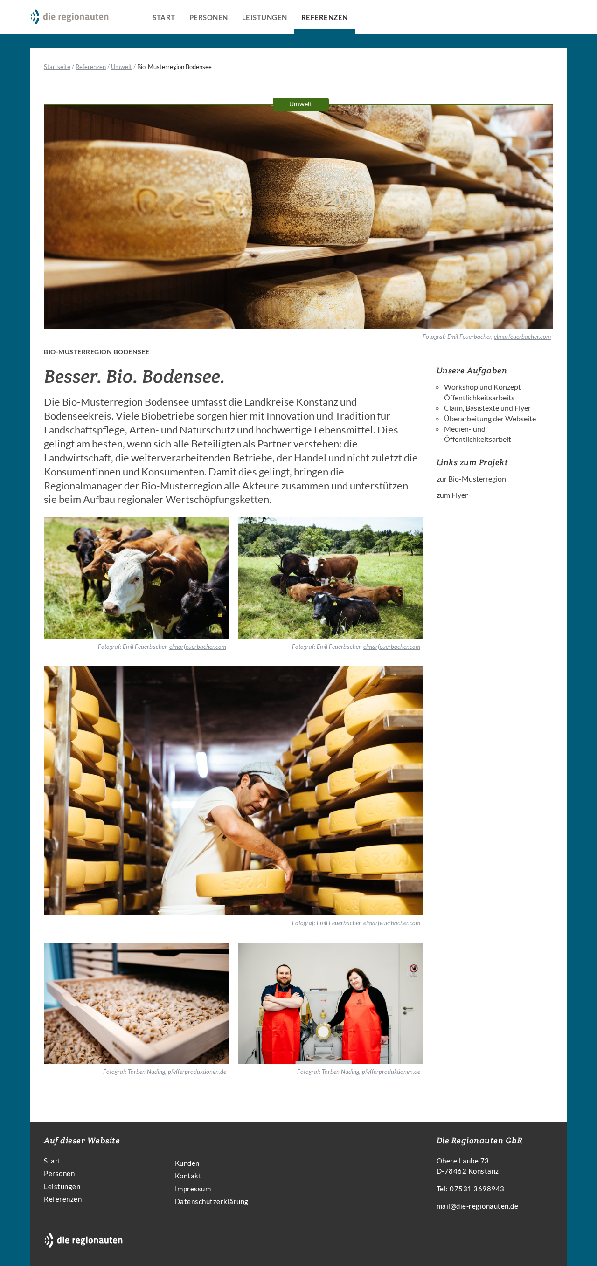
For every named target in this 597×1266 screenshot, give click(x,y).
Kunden (187, 1163)
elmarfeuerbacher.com (522, 336)
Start (164, 17)
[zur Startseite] (69, 21)
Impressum (193, 1188)
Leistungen (264, 17)
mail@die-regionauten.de (478, 1206)
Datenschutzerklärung (212, 1201)
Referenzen (324, 17)
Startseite (57, 66)
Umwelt (121, 66)
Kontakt (188, 1175)
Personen (208, 17)
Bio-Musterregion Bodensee (174, 66)
